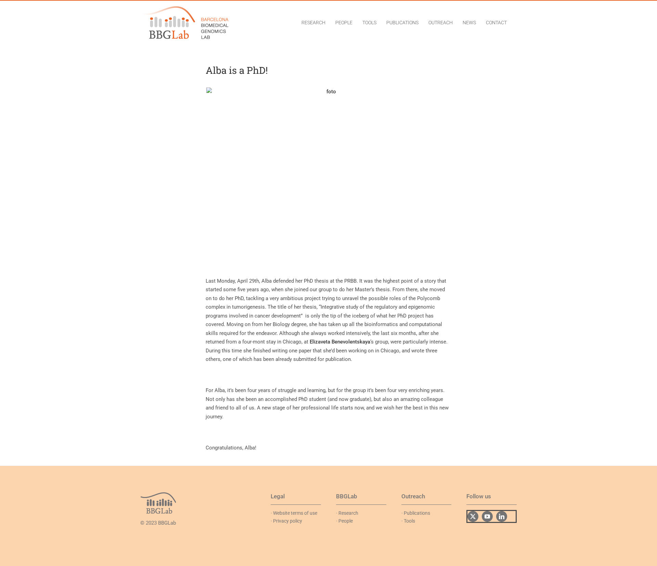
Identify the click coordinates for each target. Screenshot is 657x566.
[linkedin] (501, 516)
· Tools (408, 521)
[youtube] (487, 516)
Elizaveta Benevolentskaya (340, 342)
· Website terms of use (294, 513)
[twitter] (472, 516)
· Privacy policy (286, 521)
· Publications (415, 513)
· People (344, 521)
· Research (347, 513)
